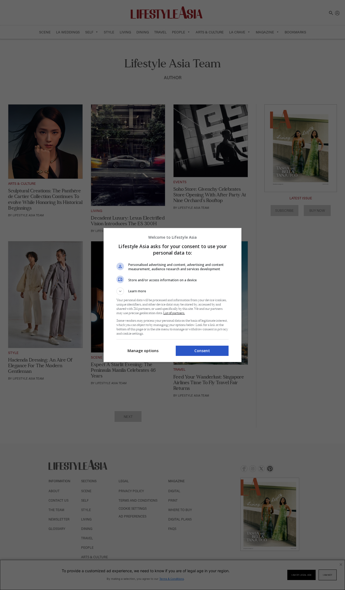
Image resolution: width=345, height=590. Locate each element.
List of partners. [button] (174, 313)
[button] (172, 291)
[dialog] (173, 295)
